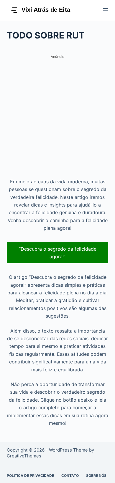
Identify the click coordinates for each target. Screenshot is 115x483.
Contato (70, 475)
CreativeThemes (24, 456)
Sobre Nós (96, 475)
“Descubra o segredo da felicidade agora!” (57, 252)
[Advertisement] (57, 118)
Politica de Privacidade (30, 475)
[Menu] (105, 10)
